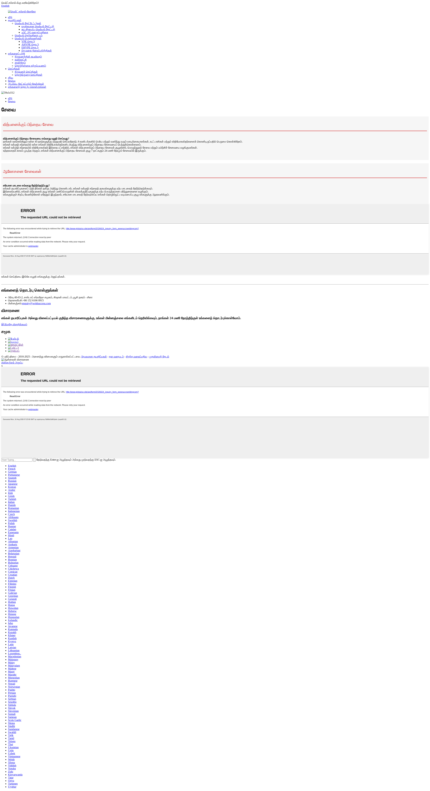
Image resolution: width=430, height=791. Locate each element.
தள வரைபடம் (116, 356)
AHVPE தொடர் (30, 44)
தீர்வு (10, 77)
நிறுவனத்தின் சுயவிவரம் (28, 56)
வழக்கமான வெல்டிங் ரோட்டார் (38, 26)
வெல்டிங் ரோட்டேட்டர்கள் (28, 23)
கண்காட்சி (21, 59)
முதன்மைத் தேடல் (159, 356)
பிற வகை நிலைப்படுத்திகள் (37, 50)
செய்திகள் (14, 68)
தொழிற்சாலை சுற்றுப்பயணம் (30, 65)
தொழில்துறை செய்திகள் (28, 74)
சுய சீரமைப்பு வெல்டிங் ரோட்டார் (38, 29)
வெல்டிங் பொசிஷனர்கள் (28, 38)
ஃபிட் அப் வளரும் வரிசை (35, 32)
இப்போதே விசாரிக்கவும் (14, 324)
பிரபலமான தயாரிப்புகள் (94, 356)
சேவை (11, 80)
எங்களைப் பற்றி (16, 53)
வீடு (10, 17)
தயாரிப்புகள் (14, 20)
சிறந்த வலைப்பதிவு (136, 356)
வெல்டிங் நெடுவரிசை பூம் (28, 35)
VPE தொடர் (28, 41)
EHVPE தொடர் (30, 47)
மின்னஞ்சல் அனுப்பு (12, 362)
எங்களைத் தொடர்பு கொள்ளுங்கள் (27, 86)
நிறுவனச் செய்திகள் (26, 71)
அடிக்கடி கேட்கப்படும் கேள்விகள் (26, 83)
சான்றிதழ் (20, 62)
